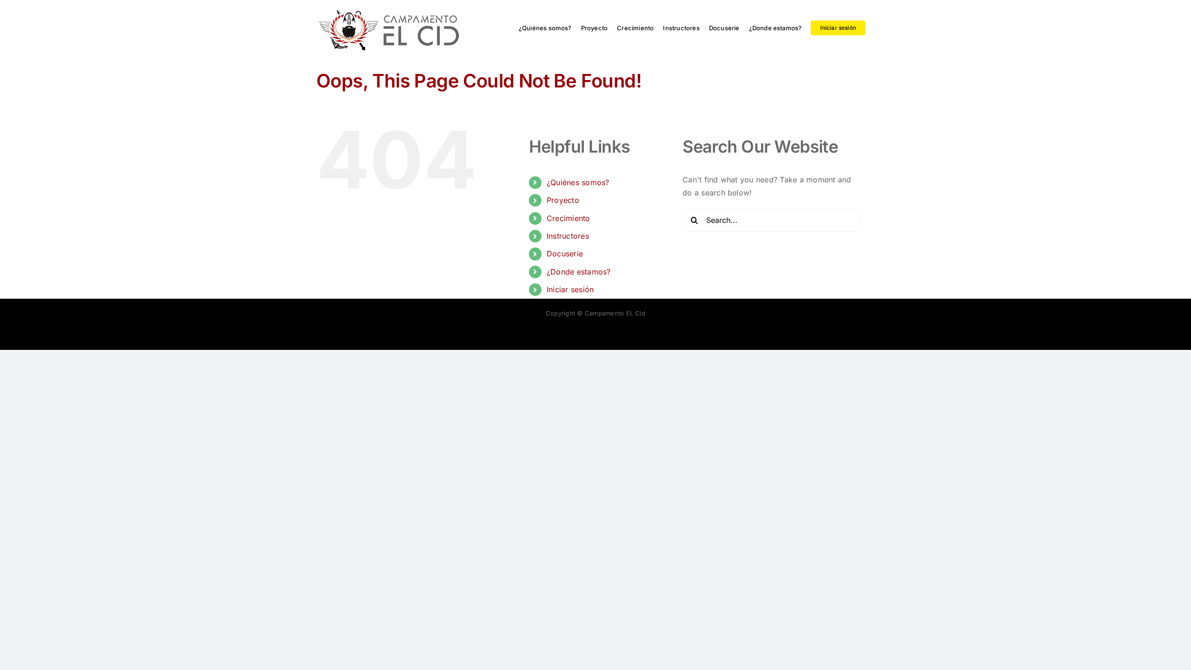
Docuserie (565, 253)
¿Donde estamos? (579, 271)
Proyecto (563, 200)
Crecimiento (568, 218)
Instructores (568, 236)
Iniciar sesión (570, 289)
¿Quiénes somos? (578, 182)
